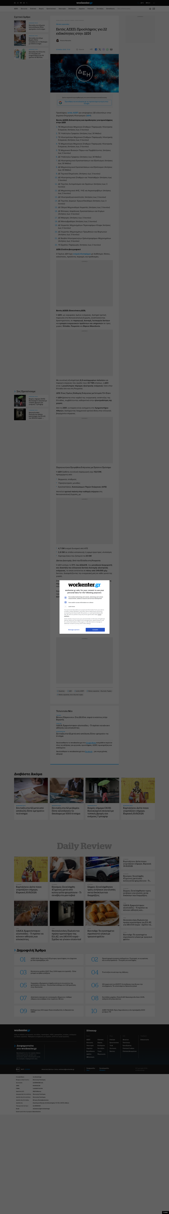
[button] (84, 606)
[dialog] (84, 607)
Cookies (165, 1212)
